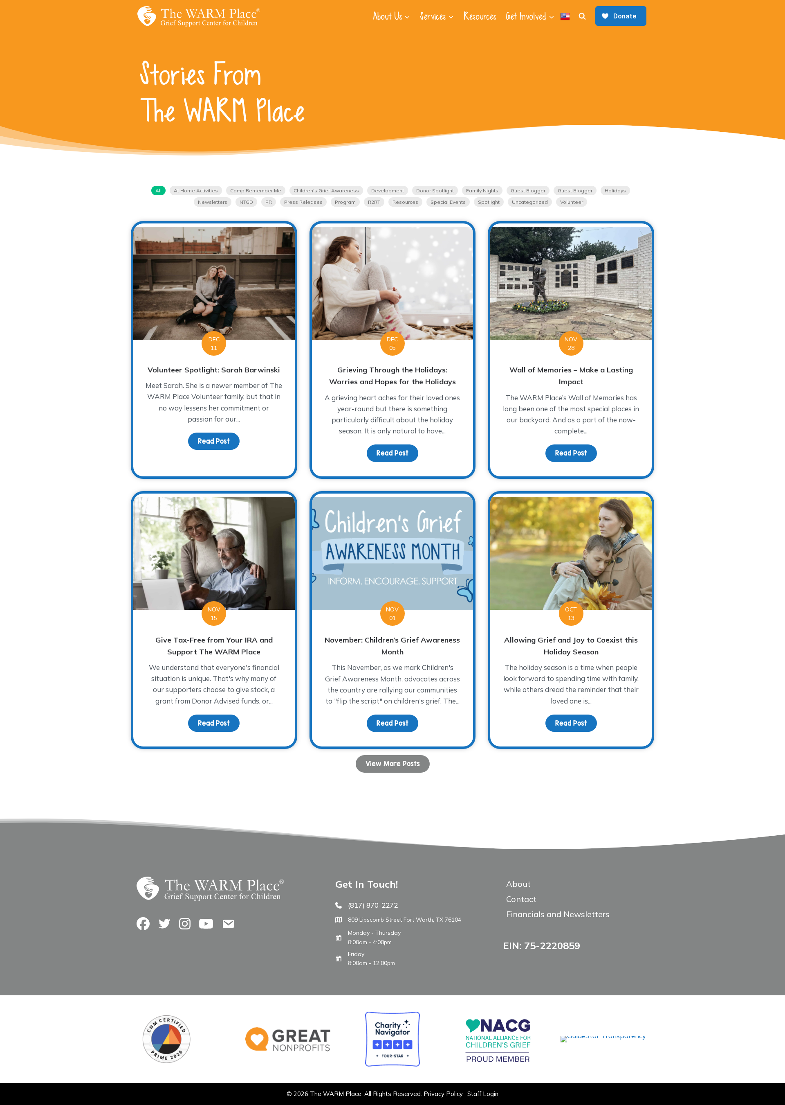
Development (387, 190)
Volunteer (571, 202)
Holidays (615, 190)
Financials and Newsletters (558, 914)
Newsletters (212, 202)
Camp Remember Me (255, 190)
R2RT (374, 202)
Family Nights (482, 190)
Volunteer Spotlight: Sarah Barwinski (214, 369)
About (518, 884)
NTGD (246, 202)
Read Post (219, 441)
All (158, 190)
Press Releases (303, 202)
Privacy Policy (443, 1094)
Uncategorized (530, 202)
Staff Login (482, 1094)
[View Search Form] (582, 16)
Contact (521, 899)
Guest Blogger (528, 190)
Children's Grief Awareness (326, 190)
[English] (565, 16)
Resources (480, 16)
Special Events (448, 202)
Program (345, 202)
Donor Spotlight (435, 190)
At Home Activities (196, 190)
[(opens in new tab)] (603, 1035)
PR (268, 202)
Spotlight (489, 202)
